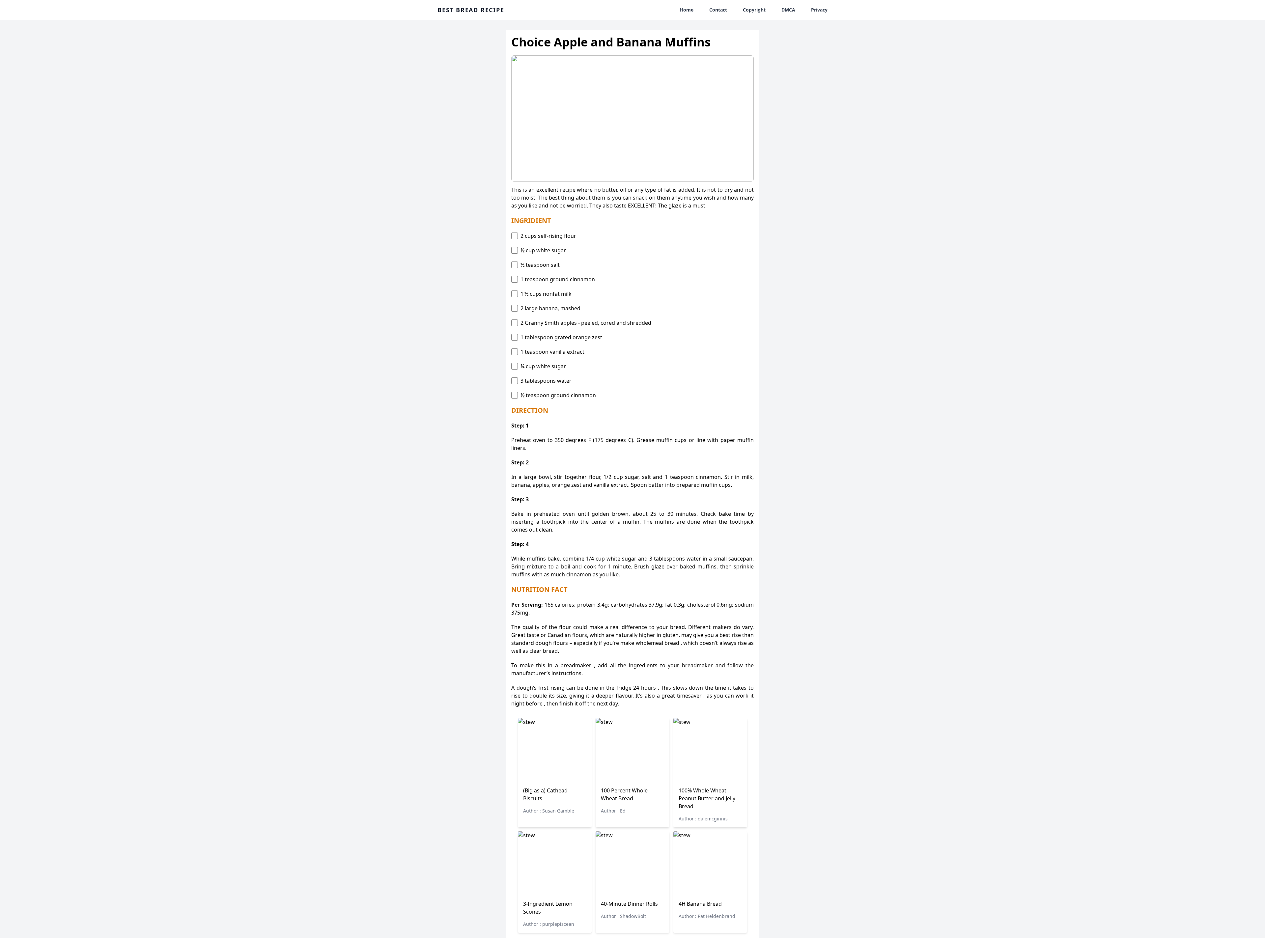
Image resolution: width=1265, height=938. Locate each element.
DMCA (788, 10)
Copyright (754, 10)
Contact (718, 10)
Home (686, 10)
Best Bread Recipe (470, 10)
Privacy (819, 10)
